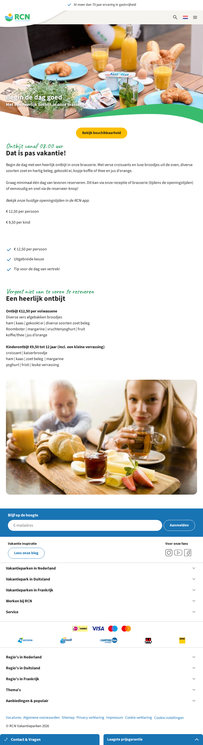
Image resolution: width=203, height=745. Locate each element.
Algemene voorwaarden (41, 717)
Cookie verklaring (138, 717)
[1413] (168, 553)
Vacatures (13, 717)
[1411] (187, 553)
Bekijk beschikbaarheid (101, 132)
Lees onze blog (26, 553)
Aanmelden (179, 525)
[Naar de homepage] (17, 17)
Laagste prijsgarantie (125, 739)
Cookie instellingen (169, 717)
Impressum (114, 717)
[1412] (178, 553)
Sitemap (68, 717)
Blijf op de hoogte (23, 515)
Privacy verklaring (90, 717)
